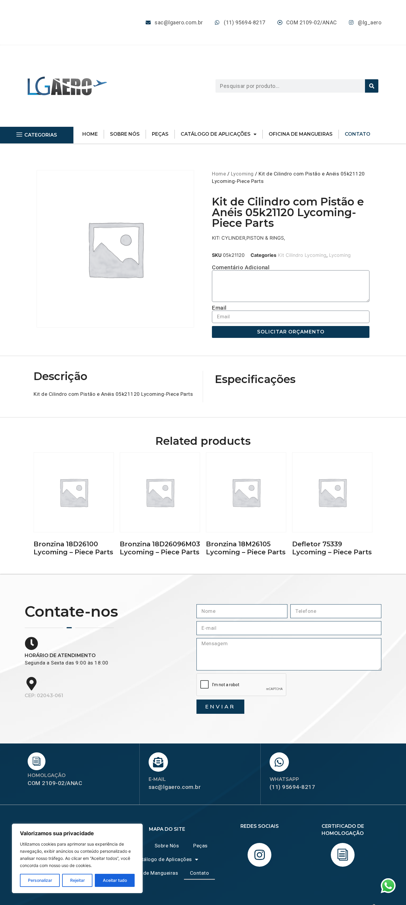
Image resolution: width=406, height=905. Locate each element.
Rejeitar (77, 880)
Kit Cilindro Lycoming (302, 255)
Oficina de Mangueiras (301, 134)
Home (90, 134)
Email (219, 308)
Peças (160, 134)
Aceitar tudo (115, 880)
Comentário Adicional (241, 267)
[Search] (371, 86)
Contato (357, 134)
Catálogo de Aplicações (216, 134)
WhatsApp (284, 779)
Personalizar (40, 880)
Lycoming (242, 174)
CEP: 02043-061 (44, 695)
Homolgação (47, 775)
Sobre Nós (125, 134)
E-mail (157, 779)
